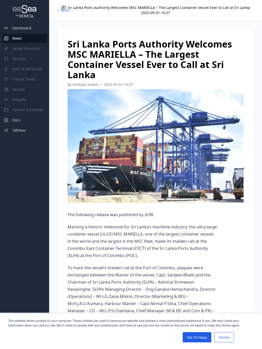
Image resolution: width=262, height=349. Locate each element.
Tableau (19, 130)
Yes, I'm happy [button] (197, 337)
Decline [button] (224, 337)
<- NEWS (63, 10)
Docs (16, 120)
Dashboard (21, 28)
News (17, 38)
